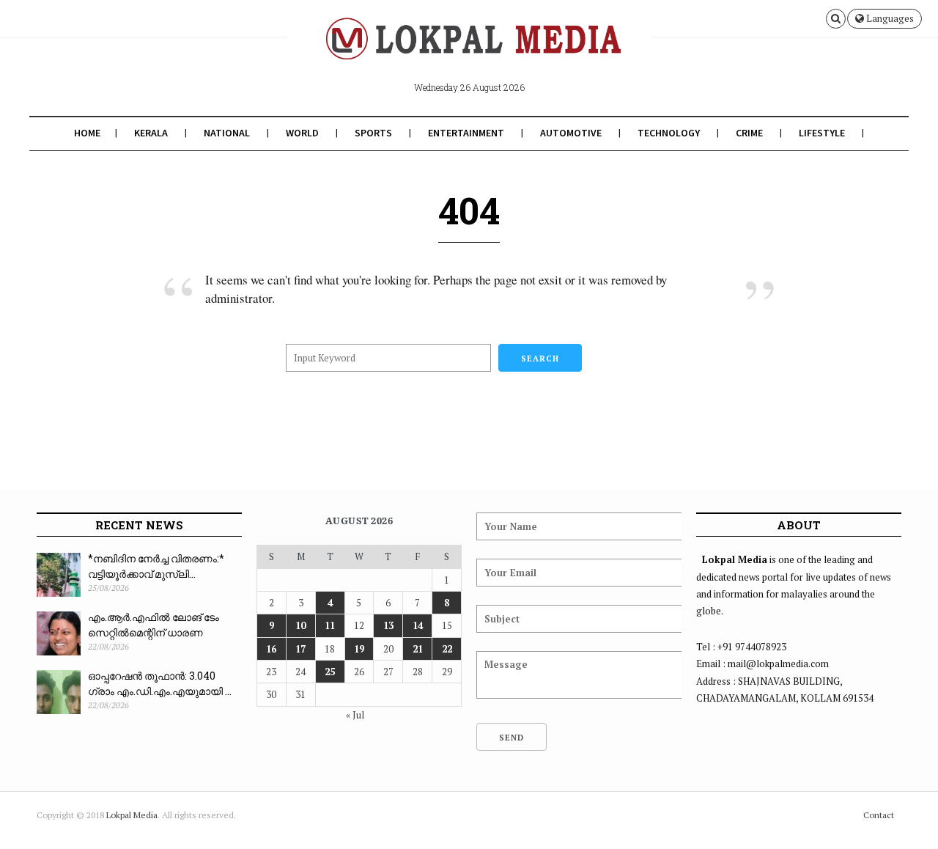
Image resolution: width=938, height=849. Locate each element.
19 (359, 648)
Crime (749, 132)
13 (388, 625)
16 (271, 648)
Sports (373, 132)
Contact (878, 814)
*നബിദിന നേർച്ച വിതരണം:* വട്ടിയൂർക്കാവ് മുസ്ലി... (156, 566)
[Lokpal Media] (469, 50)
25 (330, 671)
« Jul (355, 714)
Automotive (571, 132)
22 (447, 648)
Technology (669, 132)
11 (330, 625)
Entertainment (466, 132)
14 (418, 625)
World (302, 132)
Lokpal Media (132, 814)
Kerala (151, 132)
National (227, 132)
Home (87, 132)
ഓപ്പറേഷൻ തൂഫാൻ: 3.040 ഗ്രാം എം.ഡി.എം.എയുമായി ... (160, 683)
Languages (889, 18)
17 (300, 648)
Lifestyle (822, 132)
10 (300, 625)
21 (418, 648)
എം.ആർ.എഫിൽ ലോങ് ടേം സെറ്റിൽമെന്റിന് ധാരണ (153, 624)
